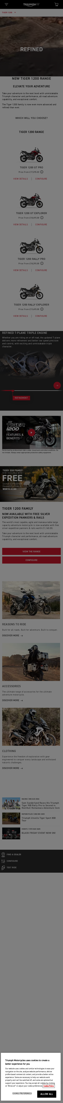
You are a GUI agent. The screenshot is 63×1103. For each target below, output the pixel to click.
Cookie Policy (49, 1086)
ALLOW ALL (46, 1094)
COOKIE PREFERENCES (22, 1093)
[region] (31, 1077)
